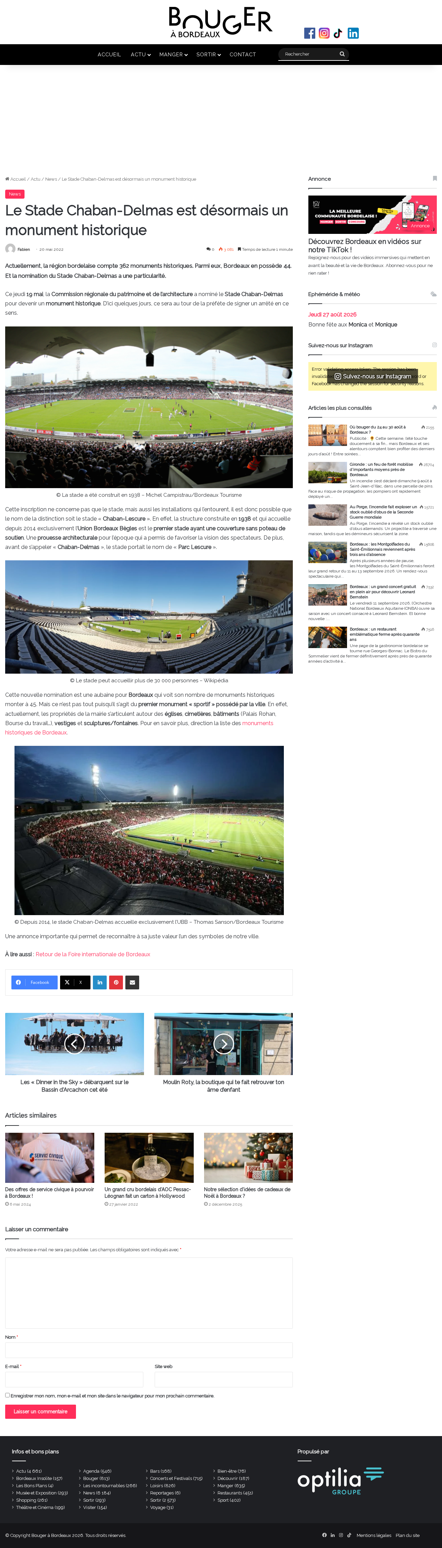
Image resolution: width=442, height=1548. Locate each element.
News (51, 179)
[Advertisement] (221, 123)
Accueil (109, 54)
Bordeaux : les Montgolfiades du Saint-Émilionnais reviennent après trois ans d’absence (382, 549)
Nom (11, 1337)
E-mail (13, 1366)
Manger (171, 54)
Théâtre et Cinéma (35, 1507)
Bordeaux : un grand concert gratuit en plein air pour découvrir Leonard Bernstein (383, 591)
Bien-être (227, 1471)
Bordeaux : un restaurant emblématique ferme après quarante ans (385, 634)
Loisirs (156, 1485)
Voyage (157, 1507)
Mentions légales (374, 1535)
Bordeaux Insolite (34, 1478)
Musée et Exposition (36, 1492)
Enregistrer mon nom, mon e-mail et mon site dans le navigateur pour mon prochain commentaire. (112, 1395)
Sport (223, 1500)
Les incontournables (104, 1485)
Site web (163, 1366)
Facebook (309, 33)
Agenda (91, 1471)
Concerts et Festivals (171, 1478)
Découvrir (228, 1478)
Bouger (90, 1478)
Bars (155, 1471)
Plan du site (408, 1535)
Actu (138, 54)
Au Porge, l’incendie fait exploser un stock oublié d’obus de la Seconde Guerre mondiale (383, 512)
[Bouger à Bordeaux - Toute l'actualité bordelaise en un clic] (221, 22)
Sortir (206, 54)
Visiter (89, 1507)
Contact (243, 54)
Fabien (24, 249)
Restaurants (230, 1492)
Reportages (162, 1492)
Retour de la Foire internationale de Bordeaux (93, 954)
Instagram (324, 33)
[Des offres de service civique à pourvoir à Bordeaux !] (49, 1158)
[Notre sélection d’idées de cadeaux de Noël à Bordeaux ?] (248, 1158)
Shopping (26, 1500)
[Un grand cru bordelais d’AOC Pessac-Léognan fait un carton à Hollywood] (149, 1158)
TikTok (338, 33)
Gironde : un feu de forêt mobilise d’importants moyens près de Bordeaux (381, 469)
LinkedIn (353, 33)
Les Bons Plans (31, 1485)
